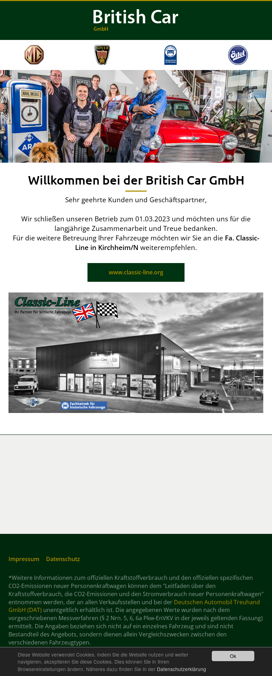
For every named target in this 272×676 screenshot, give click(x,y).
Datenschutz (63, 559)
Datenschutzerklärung (181, 668)
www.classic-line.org (136, 272)
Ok (233, 655)
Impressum (23, 559)
